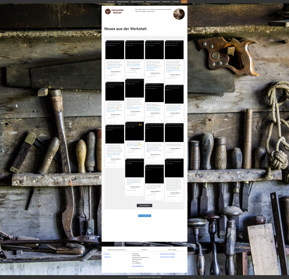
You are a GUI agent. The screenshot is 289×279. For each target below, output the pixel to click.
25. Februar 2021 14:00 (131, 190)
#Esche (128, 108)
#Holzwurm (114, 110)
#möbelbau (109, 68)
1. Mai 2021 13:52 (130, 152)
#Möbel (148, 67)
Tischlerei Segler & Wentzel (117, 71)
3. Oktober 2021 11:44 (150, 76)
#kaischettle (169, 72)
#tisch (108, 154)
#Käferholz (109, 110)
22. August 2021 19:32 (131, 115)
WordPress (153, 277)
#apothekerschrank (154, 67)
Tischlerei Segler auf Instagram (167, 257)
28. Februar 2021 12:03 (111, 162)
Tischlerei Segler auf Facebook (167, 254)
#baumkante (174, 110)
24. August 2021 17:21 (170, 78)
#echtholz (117, 67)
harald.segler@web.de (137, 266)
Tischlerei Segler (114, 11)
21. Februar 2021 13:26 (171, 196)
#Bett (133, 182)
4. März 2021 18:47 (170, 152)
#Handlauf (120, 110)
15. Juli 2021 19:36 (150, 116)
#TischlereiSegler (118, 65)
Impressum (107, 254)
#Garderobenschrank (132, 107)
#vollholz (155, 150)
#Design (128, 145)
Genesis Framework (146, 277)
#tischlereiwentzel (111, 67)
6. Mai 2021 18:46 (170, 116)
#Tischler (133, 145)
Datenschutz (107, 257)
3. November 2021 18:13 (132, 72)
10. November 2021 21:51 (112, 75)
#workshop (109, 156)
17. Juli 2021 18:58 (111, 118)
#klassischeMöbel (156, 108)
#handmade (113, 154)
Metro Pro (138, 277)
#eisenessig (178, 108)
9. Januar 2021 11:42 (150, 195)
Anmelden (159, 277)
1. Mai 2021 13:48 (150, 158)
